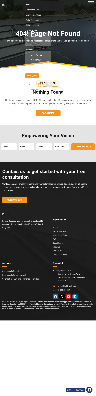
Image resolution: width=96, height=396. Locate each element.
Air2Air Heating (32, 25)
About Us (30, 49)
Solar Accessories (33, 20)
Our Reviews (36, 60)
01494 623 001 (64, 290)
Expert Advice (31, 30)
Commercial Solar (33, 15)
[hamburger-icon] (91, 1)
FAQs (33, 36)
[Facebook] (55, 296)
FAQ (54, 239)
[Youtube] (68, 296)
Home (28, 5)
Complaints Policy (60, 255)
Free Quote (32, 76)
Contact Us (30, 68)
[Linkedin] (75, 296)
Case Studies (36, 41)
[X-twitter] (62, 296)
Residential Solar (59, 231)
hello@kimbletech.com (67, 286)
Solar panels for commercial (14, 275)
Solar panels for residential (13, 271)
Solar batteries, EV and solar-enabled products (21, 279)
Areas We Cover (37, 55)
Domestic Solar (32, 10)
